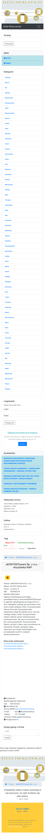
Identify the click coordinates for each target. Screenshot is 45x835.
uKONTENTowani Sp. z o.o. (26, 557)
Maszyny (7, 133)
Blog (8, 58)
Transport (8, 200)
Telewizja (8, 77)
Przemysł (8, 302)
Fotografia (8, 220)
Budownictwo (9, 98)
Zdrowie (7, 343)
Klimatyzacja (9, 184)
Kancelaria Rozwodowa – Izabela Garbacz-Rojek (20, 490)
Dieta (6, 327)
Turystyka (8, 338)
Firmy (8, 63)
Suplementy (8, 373)
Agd (6, 215)
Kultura (7, 82)
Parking (7, 190)
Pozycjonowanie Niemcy (13, 649)
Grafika (7, 256)
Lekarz (7, 144)
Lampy (7, 297)
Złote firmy (22, 809)
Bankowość (8, 230)
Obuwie (7, 236)
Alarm (7, 108)
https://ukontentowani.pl (24, 709)
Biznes (7, 312)
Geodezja (8, 241)
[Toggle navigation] (39, 26)
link (17, 719)
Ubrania (7, 353)
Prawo (7, 333)
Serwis (7, 271)
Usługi (7, 348)
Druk (6, 292)
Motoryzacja (9, 378)
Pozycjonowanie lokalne (13, 646)
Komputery (8, 138)
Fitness (7, 384)
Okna (6, 195)
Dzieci (7, 322)
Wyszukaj (9, 44)
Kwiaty (7, 266)
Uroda (7, 159)
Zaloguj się (9, 423)
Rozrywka (8, 225)
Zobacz (23, 444)
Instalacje (8, 281)
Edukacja (7, 169)
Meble (7, 368)
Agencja (7, 93)
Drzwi (6, 261)
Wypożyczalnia (9, 113)
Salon (6, 210)
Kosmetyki (8, 174)
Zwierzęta (8, 307)
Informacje (8, 287)
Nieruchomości (9, 317)
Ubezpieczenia (9, 103)
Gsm (6, 164)
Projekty (7, 276)
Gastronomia (9, 154)
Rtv (6, 87)
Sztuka (7, 123)
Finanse (7, 179)
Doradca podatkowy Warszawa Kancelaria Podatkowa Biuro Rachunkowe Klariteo (19, 460)
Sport (6, 128)
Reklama (7, 389)
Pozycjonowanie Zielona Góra (15, 643)
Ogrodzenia (8, 251)
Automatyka (8, 205)
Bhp (6, 358)
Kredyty (7, 149)
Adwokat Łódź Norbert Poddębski (20, 484)
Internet (7, 118)
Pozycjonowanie (10, 246)
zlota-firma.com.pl (12, 26)
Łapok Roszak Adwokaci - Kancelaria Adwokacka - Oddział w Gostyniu (22, 469)
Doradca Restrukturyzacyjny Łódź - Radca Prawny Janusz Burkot (22, 477)
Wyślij (7, 738)
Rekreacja (8, 363)
